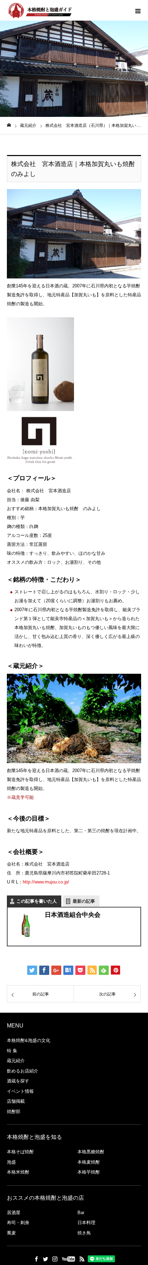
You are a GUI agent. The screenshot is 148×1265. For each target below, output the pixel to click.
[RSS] (81, 1258)
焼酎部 (13, 1111)
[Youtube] (68, 1258)
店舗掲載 (16, 1101)
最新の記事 (84, 901)
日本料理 (86, 1222)
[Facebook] (36, 1258)
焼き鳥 (84, 1232)
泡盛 (11, 1162)
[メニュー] (138, 10)
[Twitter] (45, 1258)
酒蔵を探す (18, 1081)
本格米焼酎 (18, 1172)
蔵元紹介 (16, 1060)
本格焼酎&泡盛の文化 (28, 1040)
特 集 (12, 1050)
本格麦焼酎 (88, 1162)
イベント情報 (20, 1091)
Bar (80, 1212)
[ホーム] (9, 125)
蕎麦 (11, 1232)
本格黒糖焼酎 (90, 1151)
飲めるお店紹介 (22, 1071)
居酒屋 (13, 1212)
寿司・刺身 (18, 1222)
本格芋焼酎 (88, 1172)
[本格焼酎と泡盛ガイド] (39, 10)
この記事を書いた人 (37, 901)
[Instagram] (54, 1258)
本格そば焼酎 (20, 1151)
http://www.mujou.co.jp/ (46, 881)
